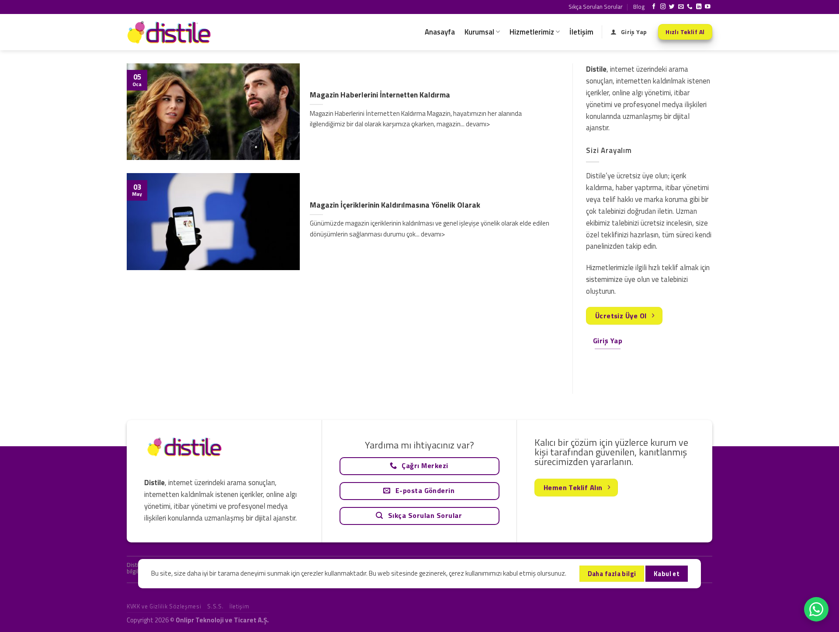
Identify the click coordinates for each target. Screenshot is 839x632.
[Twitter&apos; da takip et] (672, 7)
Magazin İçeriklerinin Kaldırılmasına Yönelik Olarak (395, 205)
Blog (639, 6)
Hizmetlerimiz (532, 32)
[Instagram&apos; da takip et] (663, 7)
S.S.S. (215, 606)
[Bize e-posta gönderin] (681, 7)
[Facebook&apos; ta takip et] (654, 7)
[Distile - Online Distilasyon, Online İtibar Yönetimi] (170, 32)
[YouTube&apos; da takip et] (708, 7)
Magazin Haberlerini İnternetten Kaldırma (380, 95)
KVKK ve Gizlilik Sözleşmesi (164, 606)
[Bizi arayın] (690, 7)
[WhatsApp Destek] (816, 609)
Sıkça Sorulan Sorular (596, 6)
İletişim (581, 32)
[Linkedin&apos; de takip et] (699, 7)
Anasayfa (440, 32)
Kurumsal (479, 32)
